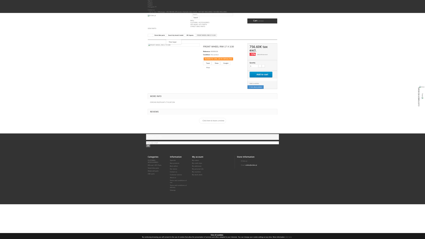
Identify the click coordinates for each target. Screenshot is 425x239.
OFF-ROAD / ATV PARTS (198, 24)
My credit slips (197, 163)
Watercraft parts (153, 171)
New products (174, 163)
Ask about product (256, 87)
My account (197, 156)
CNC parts (151, 174)
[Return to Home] (150, 35)
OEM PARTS (152, 28)
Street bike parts (153, 168)
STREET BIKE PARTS (197, 26)
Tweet (208, 63)
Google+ (226, 63)
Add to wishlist (254, 83)
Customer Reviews (419, 96)
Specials (173, 160)
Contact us (151, 10)
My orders (195, 160)
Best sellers (174, 166)
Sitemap (173, 190)
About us (173, 177)
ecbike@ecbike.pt (251, 165)
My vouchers (196, 172)
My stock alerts (197, 175)
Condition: (206, 55)
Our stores (173, 169)
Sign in (150, 1)
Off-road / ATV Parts (154, 165)
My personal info (198, 169)
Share (216, 63)
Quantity (252, 63)
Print (208, 67)
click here (288, 237)
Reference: (206, 51)
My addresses (196, 166)
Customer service (176, 175)
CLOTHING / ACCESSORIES (199, 22)
